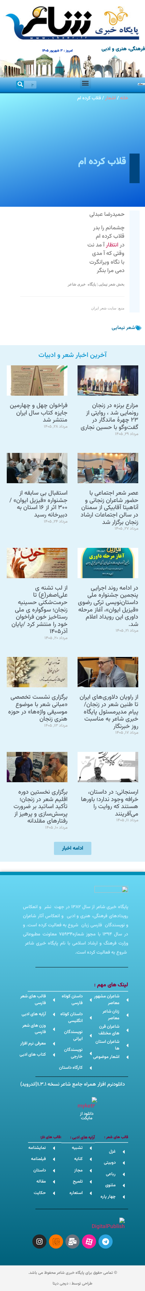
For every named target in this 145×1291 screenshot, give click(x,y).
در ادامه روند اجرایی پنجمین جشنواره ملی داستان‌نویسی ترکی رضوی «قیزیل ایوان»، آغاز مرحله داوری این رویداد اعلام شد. (108, 606)
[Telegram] (105, 1241)
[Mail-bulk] (72, 1241)
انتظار (112, 245)
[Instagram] (39, 1241)
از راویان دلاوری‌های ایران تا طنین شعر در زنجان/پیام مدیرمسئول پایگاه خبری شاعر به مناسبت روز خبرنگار (109, 712)
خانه (124, 98)
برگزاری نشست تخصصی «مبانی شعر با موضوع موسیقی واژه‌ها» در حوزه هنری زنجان (37, 708)
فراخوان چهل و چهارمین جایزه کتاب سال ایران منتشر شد (38, 413)
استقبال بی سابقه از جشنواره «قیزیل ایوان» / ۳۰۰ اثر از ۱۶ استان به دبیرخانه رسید (38, 504)
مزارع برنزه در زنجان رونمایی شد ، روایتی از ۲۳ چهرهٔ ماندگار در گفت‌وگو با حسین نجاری (109, 416)
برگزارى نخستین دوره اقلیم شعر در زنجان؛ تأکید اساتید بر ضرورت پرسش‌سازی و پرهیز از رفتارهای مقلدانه (40, 807)
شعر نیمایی (123, 328)
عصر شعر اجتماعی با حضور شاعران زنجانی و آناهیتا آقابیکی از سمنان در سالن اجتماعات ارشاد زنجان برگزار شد (109, 508)
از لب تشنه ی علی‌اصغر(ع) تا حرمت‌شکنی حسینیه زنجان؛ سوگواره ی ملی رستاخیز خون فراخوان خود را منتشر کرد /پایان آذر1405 (39, 610)
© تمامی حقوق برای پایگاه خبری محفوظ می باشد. (72, 1273)
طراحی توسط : (72, 1284)
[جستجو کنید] (20, 85)
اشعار (110, 98)
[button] (85, 83)
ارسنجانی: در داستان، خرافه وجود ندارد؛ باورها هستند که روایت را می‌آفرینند (109, 803)
